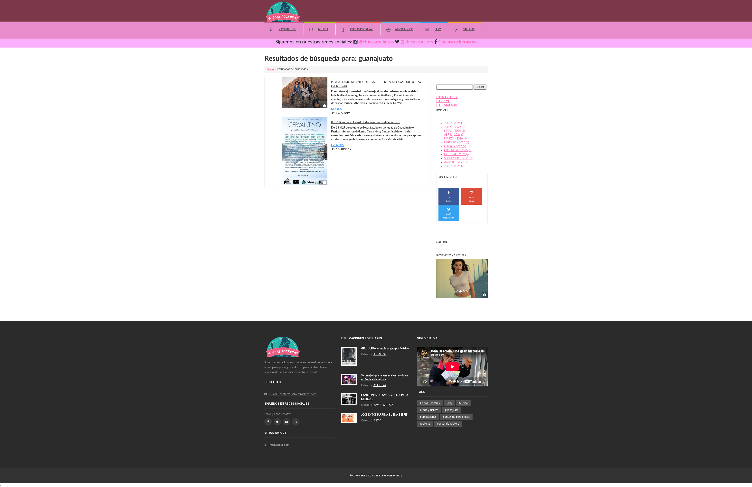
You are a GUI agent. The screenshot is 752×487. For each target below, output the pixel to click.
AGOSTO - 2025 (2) (456, 162)
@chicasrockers (416, 42)
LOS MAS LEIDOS (447, 97)
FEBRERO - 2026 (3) (456, 142)
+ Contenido (287, 29)
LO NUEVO (443, 101)
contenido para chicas (456, 417)
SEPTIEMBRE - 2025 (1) (458, 158)
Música (323, 29)
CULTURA (379, 385)
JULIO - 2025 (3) (454, 166)
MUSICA (336, 109)
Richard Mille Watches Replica (287, 350)
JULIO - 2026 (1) (454, 123)
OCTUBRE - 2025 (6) (456, 154)
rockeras (425, 423)
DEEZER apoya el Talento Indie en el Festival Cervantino (365, 122)
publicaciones (428, 417)
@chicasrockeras (376, 42)
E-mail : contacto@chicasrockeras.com (292, 394)
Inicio (270, 69)
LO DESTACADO (446, 105)
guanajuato (451, 410)
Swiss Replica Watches (283, 338)
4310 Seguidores (448, 216)
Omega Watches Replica (284, 354)
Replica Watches (274, 404)
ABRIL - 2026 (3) (454, 134)
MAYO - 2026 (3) (454, 131)
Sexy (438, 29)
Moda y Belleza (429, 410)
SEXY (377, 420)
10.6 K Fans (471, 199)
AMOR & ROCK (383, 405)
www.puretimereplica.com (301, 404)
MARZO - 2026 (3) (455, 138)
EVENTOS (337, 145)
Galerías (469, 29)
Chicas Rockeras (361, 29)
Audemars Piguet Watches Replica (289, 342)
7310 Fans (448, 199)
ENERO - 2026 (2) (455, 146)
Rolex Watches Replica (283, 346)
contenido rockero (448, 423)
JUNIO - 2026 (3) (454, 127)
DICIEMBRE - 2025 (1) (458, 150)
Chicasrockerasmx (457, 42)
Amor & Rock (404, 29)
